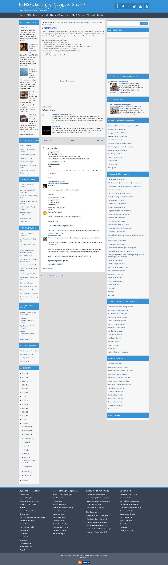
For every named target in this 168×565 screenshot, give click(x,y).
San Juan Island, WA (26, 256)
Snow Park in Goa (126, 498)
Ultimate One (49, 27)
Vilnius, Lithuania (25, 146)
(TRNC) (26, 339)
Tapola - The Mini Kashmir (116, 207)
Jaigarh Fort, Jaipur (59, 530)
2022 (23, 373)
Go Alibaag (111, 348)
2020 (23, 381)
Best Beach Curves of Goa (128, 494)
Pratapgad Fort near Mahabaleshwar (120, 133)
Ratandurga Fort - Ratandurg (117, 136)
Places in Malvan (113, 345)
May (25, 450)
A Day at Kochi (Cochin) (94, 504)
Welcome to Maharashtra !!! (119, 81)
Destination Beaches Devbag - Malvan (120, 307)
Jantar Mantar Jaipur (60, 511)
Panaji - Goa (124, 524)
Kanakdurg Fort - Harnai (116, 154)
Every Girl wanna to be (27, 527)
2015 (23, 400)
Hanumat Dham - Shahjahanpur (97, 522)
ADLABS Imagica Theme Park (117, 314)
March (26, 457)
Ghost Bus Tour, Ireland (27, 155)
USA (29, 15)
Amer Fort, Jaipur (58, 534)
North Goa (123, 527)
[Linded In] (134, 6)
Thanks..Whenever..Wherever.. (29, 501)
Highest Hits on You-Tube (93, 22)
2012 (23, 412)
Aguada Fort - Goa (126, 520)
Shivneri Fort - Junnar (115, 140)
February (27, 471)
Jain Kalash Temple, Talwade (117, 374)
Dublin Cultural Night (26, 162)
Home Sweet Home (26, 547)
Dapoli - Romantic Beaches (117, 321)
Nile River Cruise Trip (26, 354)
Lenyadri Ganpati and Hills (116, 221)
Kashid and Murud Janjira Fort (118, 150)
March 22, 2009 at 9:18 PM (56, 198)
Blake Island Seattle (26, 283)
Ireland (45, 15)
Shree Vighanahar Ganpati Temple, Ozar (121, 251)
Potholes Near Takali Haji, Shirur (118, 224)
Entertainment (80, 22)
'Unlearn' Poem (24, 494)
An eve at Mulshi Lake (115, 281)
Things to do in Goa (126, 530)
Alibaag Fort (112, 168)
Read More (87, 132)
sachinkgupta (68, 22)
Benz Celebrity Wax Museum (129, 501)
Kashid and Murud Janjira (116, 327)
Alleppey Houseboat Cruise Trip (97, 494)
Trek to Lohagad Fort (115, 157)
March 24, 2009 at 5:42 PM (56, 208)
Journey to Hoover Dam (27, 290)
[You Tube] (140, 6)
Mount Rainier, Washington (28, 265)
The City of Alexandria (27, 358)
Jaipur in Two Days (59, 517)
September (27, 438)
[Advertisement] (128, 56)
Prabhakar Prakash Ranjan (56, 183)
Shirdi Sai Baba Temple (115, 190)
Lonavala (111, 295)
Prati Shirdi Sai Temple (115, 395)
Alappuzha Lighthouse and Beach (98, 498)
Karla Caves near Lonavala (116, 271)
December (27, 427)
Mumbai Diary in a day (115, 331)
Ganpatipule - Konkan (115, 334)
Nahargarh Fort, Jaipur (60, 527)
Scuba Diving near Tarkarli (116, 324)
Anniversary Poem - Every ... (28, 504)
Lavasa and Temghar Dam (116, 232)
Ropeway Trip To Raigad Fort (117, 129)
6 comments (48, 24)
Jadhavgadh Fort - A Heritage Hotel (119, 143)
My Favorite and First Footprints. (121, 105)
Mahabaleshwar (113, 285)
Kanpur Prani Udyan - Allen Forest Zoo (99, 516)
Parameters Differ (25, 543)
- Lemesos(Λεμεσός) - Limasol (27, 320)
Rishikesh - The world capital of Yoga (99, 529)
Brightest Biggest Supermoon (118, 367)
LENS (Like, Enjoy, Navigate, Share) (52, 4)
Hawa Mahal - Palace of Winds (63, 507)
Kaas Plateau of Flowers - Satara (118, 267)
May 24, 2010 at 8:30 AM (55, 264)
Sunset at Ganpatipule (115, 260)
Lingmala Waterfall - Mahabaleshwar (120, 211)
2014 (23, 404)
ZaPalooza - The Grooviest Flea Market (120, 370)
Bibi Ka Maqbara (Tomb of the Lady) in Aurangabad (125, 183)
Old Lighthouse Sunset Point (129, 504)
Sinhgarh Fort (112, 164)
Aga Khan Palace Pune (115, 391)
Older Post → (100, 140)
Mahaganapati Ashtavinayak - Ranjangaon (122, 247)
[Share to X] (47, 106)
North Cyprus (78, 15)
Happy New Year (25, 550)
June (25, 446)
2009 (23, 423)
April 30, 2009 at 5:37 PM (56, 233)
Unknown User (52, 236)
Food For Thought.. (26, 498)
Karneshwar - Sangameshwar (117, 317)
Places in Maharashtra (59, 15)
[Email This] (43, 106)
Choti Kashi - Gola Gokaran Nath (97, 519)
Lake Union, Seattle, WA (28, 274)
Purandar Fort (112, 161)
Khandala (111, 291)
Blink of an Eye (24, 537)
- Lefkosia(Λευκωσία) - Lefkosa (27, 334)
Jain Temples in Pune (115, 405)
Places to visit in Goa (127, 511)
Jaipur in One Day (59, 514)
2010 (23, 419)
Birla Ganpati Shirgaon (115, 398)
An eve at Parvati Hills (115, 402)
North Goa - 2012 (25, 221)
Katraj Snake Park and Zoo (116, 388)
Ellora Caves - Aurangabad (116, 244)
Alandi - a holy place (114, 409)
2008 (23, 480)
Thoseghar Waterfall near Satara (118, 214)
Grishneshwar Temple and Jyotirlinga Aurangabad (124, 186)
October (26, 434)
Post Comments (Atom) (57, 276)
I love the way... (24, 514)
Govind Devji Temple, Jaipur (62, 524)
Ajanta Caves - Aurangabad (117, 241)
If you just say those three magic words (32, 517)
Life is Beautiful (25, 530)
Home (22, 15)
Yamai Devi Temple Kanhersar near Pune (121, 197)
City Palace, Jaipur (59, 520)
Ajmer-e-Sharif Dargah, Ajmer (62, 494)
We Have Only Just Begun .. (28, 511)
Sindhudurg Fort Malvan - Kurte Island (120, 147)
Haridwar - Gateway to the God (97, 532)
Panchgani (111, 288)
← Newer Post (46, 140)
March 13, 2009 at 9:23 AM (56, 162)
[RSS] (146, 6)
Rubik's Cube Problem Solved (128, 106)
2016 (23, 396)
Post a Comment (48, 268)
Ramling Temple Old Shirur (116, 264)
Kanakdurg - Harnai (114, 338)
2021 (23, 377)
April (25, 454)
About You (23, 534)
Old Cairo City (24, 361)
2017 (23, 393)
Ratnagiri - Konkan (114, 341)
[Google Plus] (129, 6)
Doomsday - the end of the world (62, 114)
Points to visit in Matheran (116, 218)
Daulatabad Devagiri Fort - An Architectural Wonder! (125, 126)
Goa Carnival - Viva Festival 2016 (130, 507)
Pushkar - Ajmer (58, 498)
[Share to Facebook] (49, 106)
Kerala (100, 15)
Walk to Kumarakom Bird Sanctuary (98, 501)
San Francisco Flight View (28, 286)
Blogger (104, 555)
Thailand (91, 15)
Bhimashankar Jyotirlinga (116, 200)
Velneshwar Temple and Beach (118, 310)
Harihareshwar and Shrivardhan (118, 352)
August (26, 442)
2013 (23, 408)
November (27, 430)
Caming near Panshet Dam (116, 179)
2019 (23, 385)
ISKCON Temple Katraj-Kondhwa (118, 381)
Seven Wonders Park (115, 364)
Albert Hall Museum (59, 504)
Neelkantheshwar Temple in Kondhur (120, 228)
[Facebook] (117, 6)
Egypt (35, 15)
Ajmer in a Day (58, 501)
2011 (23, 416)
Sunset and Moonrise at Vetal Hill (119, 377)
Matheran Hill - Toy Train (116, 274)
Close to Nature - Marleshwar (117, 204)
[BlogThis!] (45, 106)
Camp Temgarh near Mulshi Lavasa (119, 193)
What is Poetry (24, 524)
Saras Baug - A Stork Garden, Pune (33, 117)
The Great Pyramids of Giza (29, 351)
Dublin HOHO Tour (26, 158)
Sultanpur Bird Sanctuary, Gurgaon (98, 525)
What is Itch (23, 540)
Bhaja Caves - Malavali (115, 277)
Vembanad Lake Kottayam (95, 507)
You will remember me (27, 520)
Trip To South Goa (126, 517)
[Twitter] (123, 6)
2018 (23, 389)
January (26, 475)
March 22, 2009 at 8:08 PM (56, 181)
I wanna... (23, 507)
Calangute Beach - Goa (127, 514)
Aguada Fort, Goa (26, 218)
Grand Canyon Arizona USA (29, 293)
